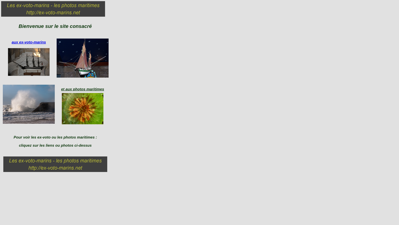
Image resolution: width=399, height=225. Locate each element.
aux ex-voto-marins (29, 42)
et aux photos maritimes (82, 89)
